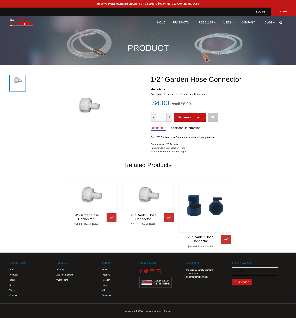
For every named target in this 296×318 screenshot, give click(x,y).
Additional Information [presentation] (185, 128)
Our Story (60, 269)
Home (161, 22)
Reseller (208, 22)
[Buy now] (111, 217)
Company (250, 22)
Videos (12, 290)
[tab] (158, 127)
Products (183, 22)
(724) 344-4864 (193, 273)
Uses (229, 22)
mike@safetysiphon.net (196, 277)
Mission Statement (64, 275)
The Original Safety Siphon (157, 311)
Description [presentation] (158, 128)
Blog (270, 22)
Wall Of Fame (62, 280)
